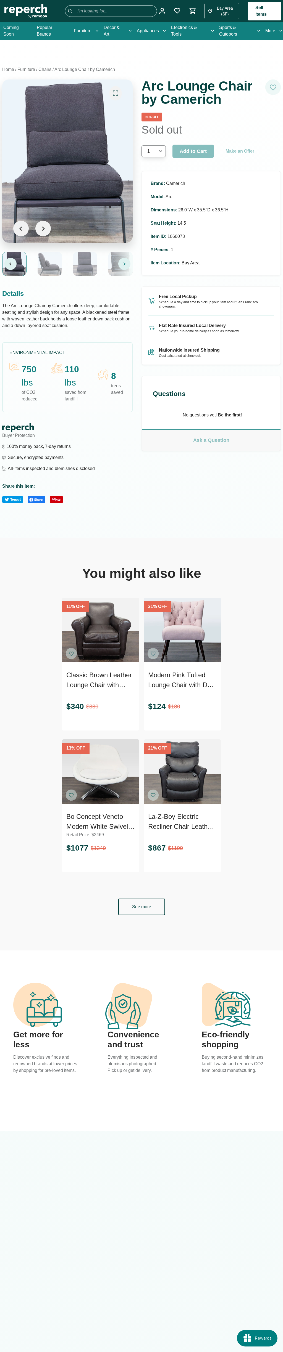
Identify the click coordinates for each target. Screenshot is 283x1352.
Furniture (26, 69)
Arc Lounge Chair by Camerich (84, 69)
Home (8, 69)
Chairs (44, 69)
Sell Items (261, 11)
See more (141, 906)
